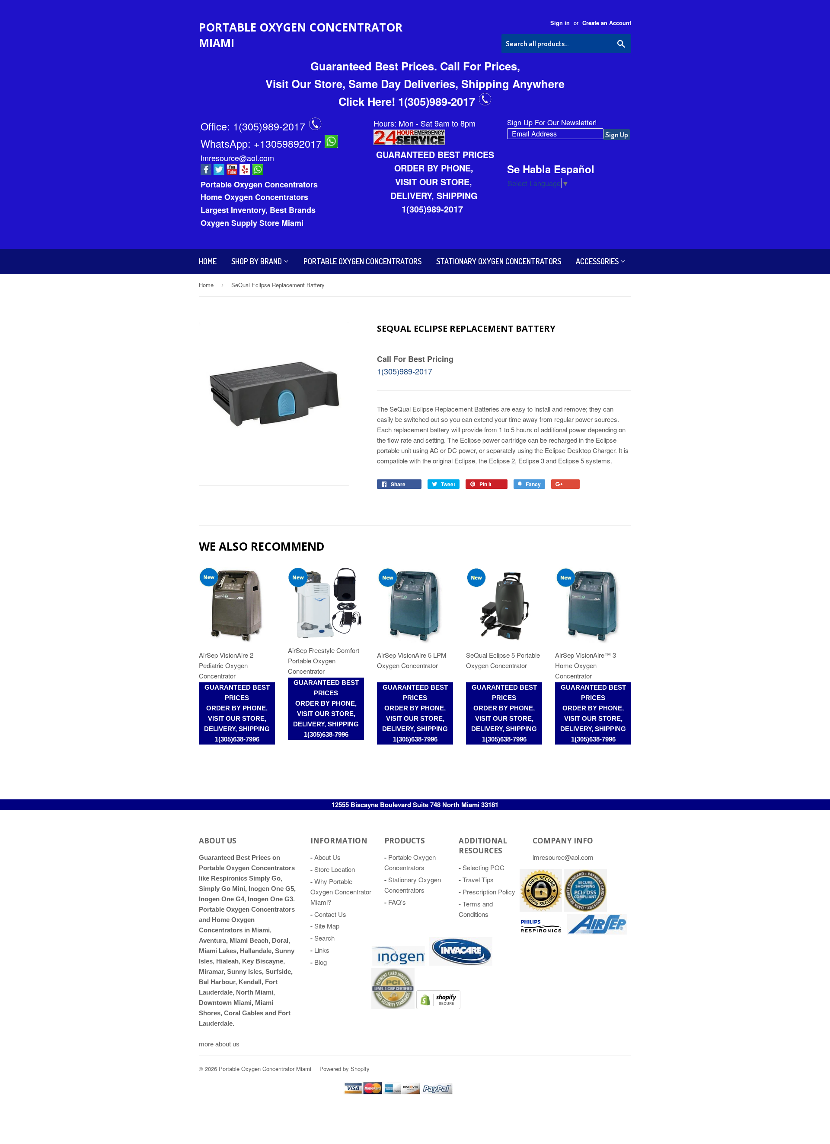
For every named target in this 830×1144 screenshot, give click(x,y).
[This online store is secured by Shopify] (541, 908)
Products (404, 841)
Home (208, 261)
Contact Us (330, 914)
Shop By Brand (257, 261)
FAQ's (397, 901)
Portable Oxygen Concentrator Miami (300, 35)
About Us (327, 857)
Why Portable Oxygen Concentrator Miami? (340, 891)
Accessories (598, 261)
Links (321, 949)
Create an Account (606, 23)
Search (324, 937)
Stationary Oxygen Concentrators (498, 261)
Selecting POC (483, 867)
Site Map (326, 925)
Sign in (560, 23)
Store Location (334, 869)
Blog (320, 962)
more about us (219, 1044)
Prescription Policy (489, 891)
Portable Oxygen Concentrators (362, 261)
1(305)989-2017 (270, 126)
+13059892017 (289, 143)
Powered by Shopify (344, 1069)
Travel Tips (478, 879)
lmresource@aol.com (237, 157)
